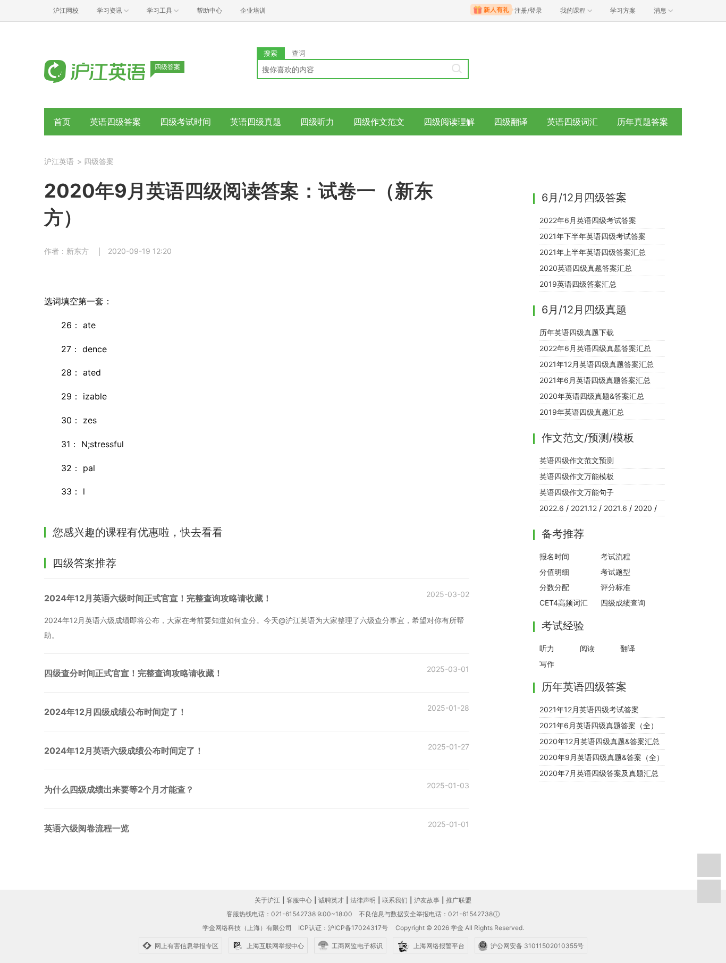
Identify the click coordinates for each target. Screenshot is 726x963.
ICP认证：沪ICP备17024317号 (343, 928)
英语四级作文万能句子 (576, 492)
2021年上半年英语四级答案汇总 (592, 252)
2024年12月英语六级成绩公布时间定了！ (124, 750)
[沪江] (110, 70)
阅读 (587, 648)
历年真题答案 (642, 121)
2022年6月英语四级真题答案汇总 (595, 348)
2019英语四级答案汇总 (578, 283)
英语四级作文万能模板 (576, 476)
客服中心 (299, 900)
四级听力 (317, 121)
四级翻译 (511, 121)
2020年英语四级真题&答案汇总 (591, 395)
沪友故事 (427, 900)
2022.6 (551, 508)
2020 (643, 508)
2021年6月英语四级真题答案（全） (598, 725)
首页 (62, 121)
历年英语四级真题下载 (576, 332)
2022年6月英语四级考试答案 (587, 220)
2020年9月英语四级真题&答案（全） (601, 757)
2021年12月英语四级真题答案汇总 (596, 364)
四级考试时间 (185, 121)
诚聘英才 (331, 900)
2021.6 (615, 508)
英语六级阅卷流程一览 (86, 828)
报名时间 (554, 556)
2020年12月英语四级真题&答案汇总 (599, 741)
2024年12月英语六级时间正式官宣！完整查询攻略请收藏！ (158, 598)
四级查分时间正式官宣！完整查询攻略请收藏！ (133, 673)
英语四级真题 (255, 121)
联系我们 (395, 900)
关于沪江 (267, 900)
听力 (546, 648)
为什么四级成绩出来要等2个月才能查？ (119, 789)
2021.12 (584, 508)
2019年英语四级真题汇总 (581, 411)
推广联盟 (458, 900)
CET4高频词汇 (563, 602)
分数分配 (554, 587)
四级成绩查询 (623, 602)
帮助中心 (209, 10)
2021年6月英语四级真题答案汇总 (595, 380)
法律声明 (363, 900)
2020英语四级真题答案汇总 (585, 267)
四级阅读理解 (449, 121)
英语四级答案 (115, 121)
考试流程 (615, 556)
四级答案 (99, 161)
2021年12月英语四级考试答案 (589, 709)
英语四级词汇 (572, 121)
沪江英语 (59, 161)
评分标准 (615, 587)
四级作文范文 (378, 121)
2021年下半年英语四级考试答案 (592, 236)
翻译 (627, 648)
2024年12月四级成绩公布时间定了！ (115, 711)
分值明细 (554, 571)
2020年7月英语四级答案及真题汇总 (599, 773)
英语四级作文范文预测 (576, 460)
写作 (546, 663)
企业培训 (253, 10)
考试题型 (615, 571)
